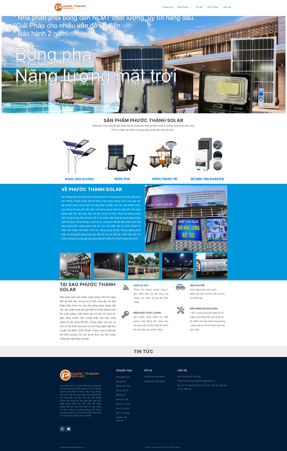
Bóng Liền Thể (123, 386)
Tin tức (199, 7)
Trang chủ (167, 7)
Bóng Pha (120, 381)
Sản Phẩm (183, 7)
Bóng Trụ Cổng (123, 404)
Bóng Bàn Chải (123, 377)
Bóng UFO (121, 395)
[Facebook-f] (62, 428)
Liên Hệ (227, 7)
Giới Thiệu (212, 7)
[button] (140, 110)
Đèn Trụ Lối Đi (122, 408)
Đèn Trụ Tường (123, 413)
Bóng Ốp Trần (122, 399)
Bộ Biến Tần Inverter (121, 419)
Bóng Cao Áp (122, 390)
